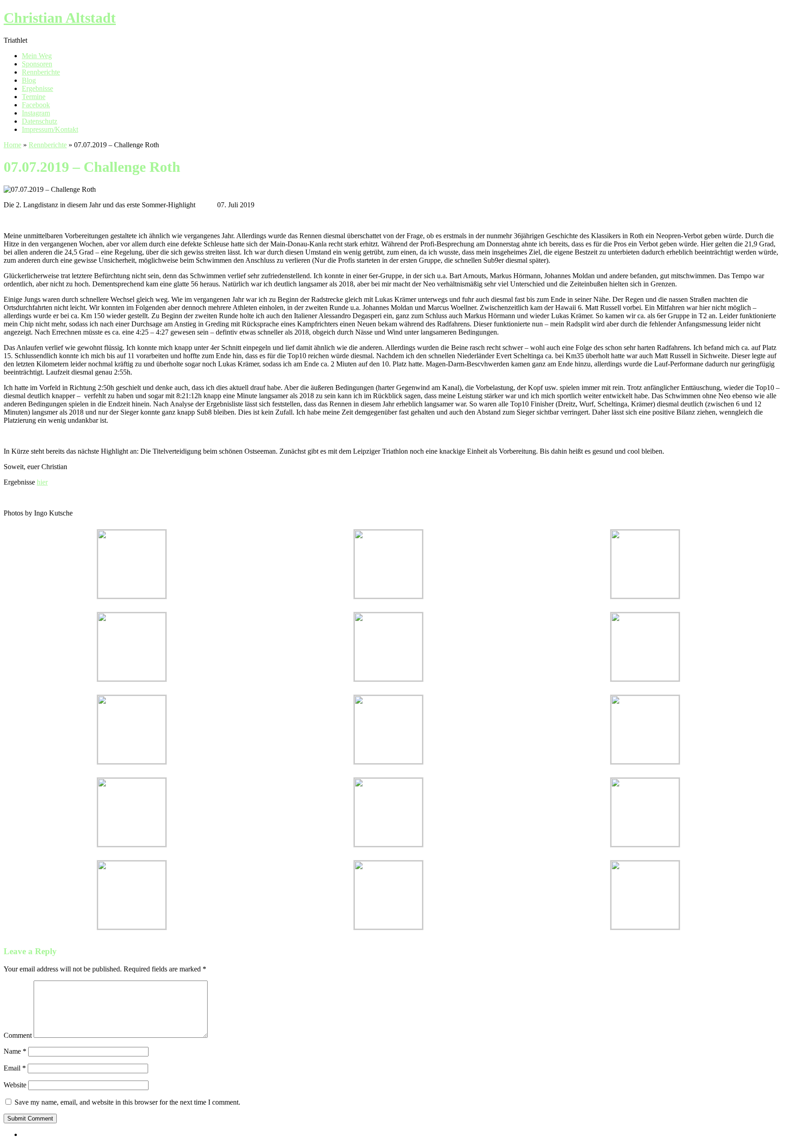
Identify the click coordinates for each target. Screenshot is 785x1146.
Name (15, 1051)
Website (15, 1085)
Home (12, 145)
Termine (33, 96)
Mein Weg (37, 56)
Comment (18, 1035)
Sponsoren (37, 64)
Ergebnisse (37, 88)
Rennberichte (41, 72)
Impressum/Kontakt (50, 129)
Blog (29, 80)
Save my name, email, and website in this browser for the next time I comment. (127, 1102)
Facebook (36, 105)
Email (15, 1068)
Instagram (36, 113)
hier (42, 482)
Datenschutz (39, 121)
